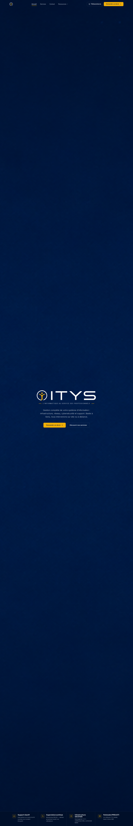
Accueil (34, 4)
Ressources (62, 4)
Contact (52, 4)
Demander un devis (112, 4)
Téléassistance (96, 4)
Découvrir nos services (78, 425)
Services (43, 4)
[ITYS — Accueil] (11, 4)
